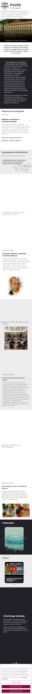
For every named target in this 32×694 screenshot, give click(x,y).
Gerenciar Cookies (16, 682)
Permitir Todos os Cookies (16, 691)
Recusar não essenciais (16, 686)
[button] (3, 538)
